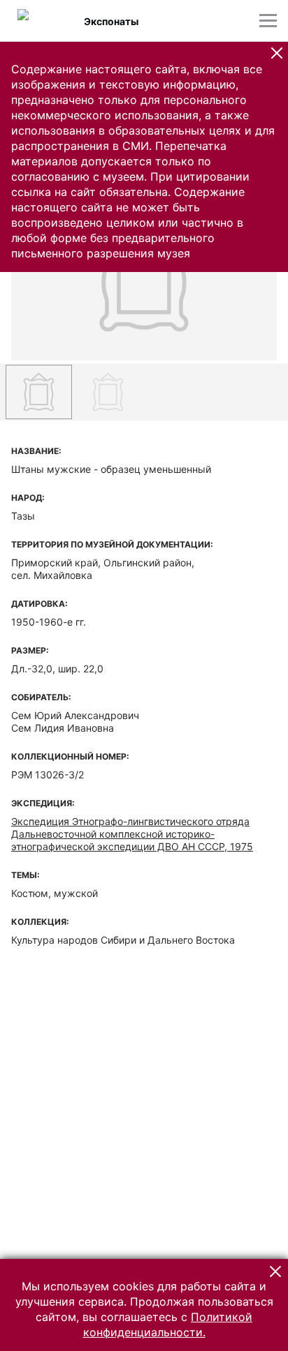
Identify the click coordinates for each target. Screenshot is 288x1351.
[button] (276, 53)
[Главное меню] (268, 20)
